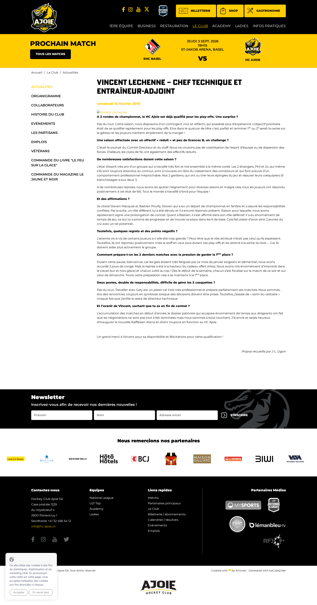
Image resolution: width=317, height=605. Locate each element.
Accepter (18, 592)
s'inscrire (239, 415)
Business (147, 26)
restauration (174, 26)
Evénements (43, 124)
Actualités (41, 87)
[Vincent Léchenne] (112, 112)
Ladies (241, 26)
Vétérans (40, 151)
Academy (221, 26)
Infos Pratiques (269, 26)
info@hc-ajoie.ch (43, 526)
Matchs (153, 498)
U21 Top (95, 503)
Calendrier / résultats (163, 520)
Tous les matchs (50, 54)
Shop (233, 10)
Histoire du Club (47, 114)
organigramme (46, 96)
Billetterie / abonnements (167, 514)
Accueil (36, 72)
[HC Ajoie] (44, 17)
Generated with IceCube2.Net (267, 570)
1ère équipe (121, 26)
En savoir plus (41, 592)
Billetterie (200, 10)
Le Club (200, 26)
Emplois (39, 142)
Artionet (241, 570)
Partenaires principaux (164, 503)
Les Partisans (44, 133)
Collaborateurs (47, 105)
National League (102, 498)
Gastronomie (268, 10)
